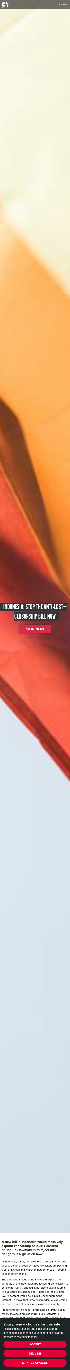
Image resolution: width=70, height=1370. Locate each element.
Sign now (35, 629)
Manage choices (35, 1362)
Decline (35, 1353)
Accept (35, 1344)
